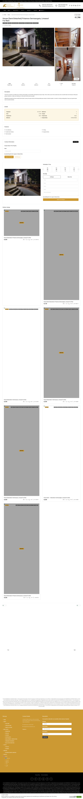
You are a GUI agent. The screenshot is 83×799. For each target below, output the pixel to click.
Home (5, 14)
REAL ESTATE (15, 10)
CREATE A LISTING (8, 727)
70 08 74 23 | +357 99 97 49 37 (47, 4)
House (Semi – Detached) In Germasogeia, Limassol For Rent (57, 497)
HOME (5, 10)
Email (5, 148)
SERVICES (29, 10)
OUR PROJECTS (8, 737)
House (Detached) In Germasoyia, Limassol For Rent (15, 399)
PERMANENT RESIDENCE (9, 740)
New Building (15, 23)
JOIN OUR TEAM (8, 725)
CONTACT (35, 10)
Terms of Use (20, 153)
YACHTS (22, 10)
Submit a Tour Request (61, 199)
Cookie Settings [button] (72, 796)
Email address (44, 731)
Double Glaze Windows (10, 131)
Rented (9, 23)
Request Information (9, 156)
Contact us (24, 729)
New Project (21, 23)
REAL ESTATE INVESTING (9, 742)
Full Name (44, 721)
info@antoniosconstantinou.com (47, 6)
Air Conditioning (8, 129)
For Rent (5, 23)
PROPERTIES (7, 731)
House (9, 14)
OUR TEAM (7, 723)
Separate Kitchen (46, 131)
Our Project (35, 23)
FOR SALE (7, 733)
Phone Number (45, 726)
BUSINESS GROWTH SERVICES (10, 752)
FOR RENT (7, 735)
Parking (44, 129)
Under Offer (36, 309)
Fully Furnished (8, 133)
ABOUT (9, 10)
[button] (77, 796)
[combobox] (61, 180)
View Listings (76, 141)
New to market (29, 23)
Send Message (17, 156)
